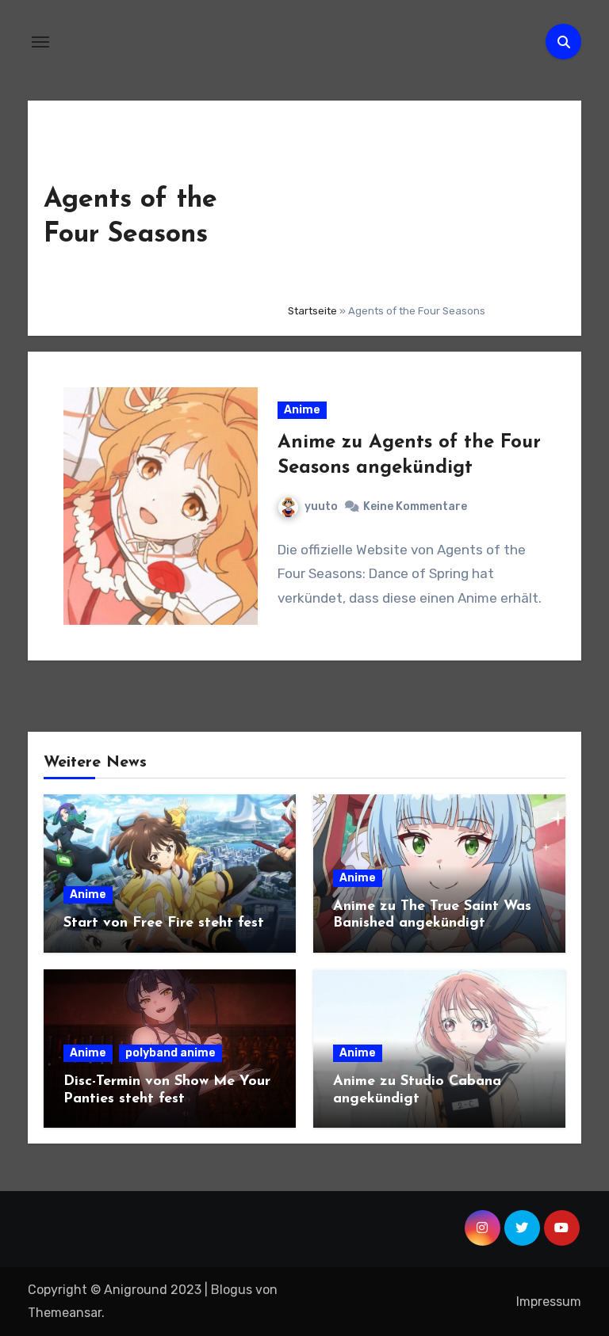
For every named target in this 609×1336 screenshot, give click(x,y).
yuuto (321, 506)
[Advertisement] (422, 203)
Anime (302, 410)
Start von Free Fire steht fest (163, 923)
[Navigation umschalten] (40, 41)
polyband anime (170, 1053)
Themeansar (65, 1312)
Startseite (312, 311)
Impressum (548, 1301)
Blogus (231, 1289)
